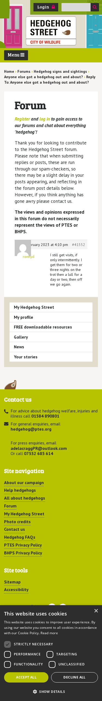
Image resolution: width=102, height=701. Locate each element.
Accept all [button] (26, 677)
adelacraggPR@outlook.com (39, 448)
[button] (51, 691)
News (19, 346)
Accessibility (16, 589)
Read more (49, 633)
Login (43, 7)
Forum (10, 506)
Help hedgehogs (20, 490)
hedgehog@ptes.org (31, 429)
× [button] (96, 611)
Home (9, 71)
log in (44, 119)
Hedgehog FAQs (19, 537)
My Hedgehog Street (34, 307)
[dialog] (51, 653)
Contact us (14, 529)
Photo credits (17, 521)
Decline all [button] (74, 677)
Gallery (21, 337)
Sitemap (12, 582)
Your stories (26, 356)
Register (22, 119)
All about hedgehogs (24, 498)
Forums (23, 71)
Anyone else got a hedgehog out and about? (43, 76)
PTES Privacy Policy (23, 545)
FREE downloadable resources (43, 327)
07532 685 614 (38, 453)
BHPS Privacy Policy (23, 552)
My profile (23, 317)
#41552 (78, 244)
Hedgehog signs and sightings (60, 71)
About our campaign (24, 482)
